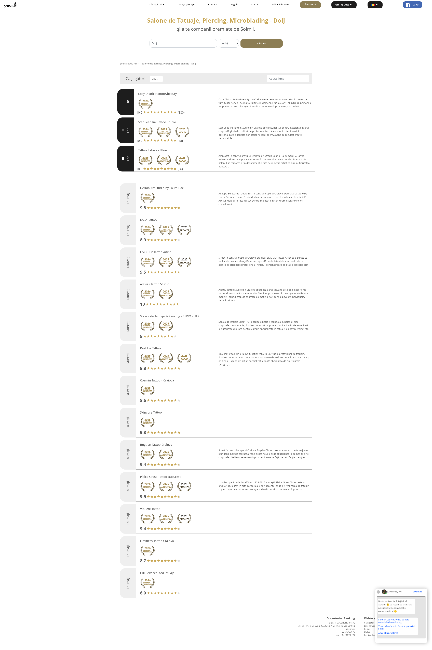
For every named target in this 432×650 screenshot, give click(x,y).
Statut (254, 4)
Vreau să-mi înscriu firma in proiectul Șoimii (396, 627)
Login (415, 5)
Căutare (261, 43)
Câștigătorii (369, 622)
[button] (375, 4)
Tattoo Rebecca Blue (152, 150)
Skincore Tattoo (151, 412)
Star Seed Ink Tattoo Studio (157, 122)
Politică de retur (281, 4)
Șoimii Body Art (128, 63)
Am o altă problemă (388, 632)
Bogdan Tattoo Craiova (156, 445)
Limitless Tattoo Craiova (157, 541)
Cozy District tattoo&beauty (157, 94)
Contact (212, 4)
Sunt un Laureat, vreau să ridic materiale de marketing (393, 621)
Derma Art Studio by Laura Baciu (163, 188)
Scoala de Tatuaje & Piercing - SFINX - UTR (169, 316)
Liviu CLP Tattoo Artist (155, 252)
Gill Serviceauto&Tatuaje (157, 573)
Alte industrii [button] (342, 4)
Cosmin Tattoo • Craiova (157, 380)
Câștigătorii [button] (156, 4)
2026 (155, 79)
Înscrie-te (310, 4)
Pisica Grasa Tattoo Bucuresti (160, 477)
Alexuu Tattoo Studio (154, 284)
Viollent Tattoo (150, 509)
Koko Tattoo (148, 220)
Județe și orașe (186, 4)
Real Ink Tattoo (150, 348)
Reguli (234, 4)
